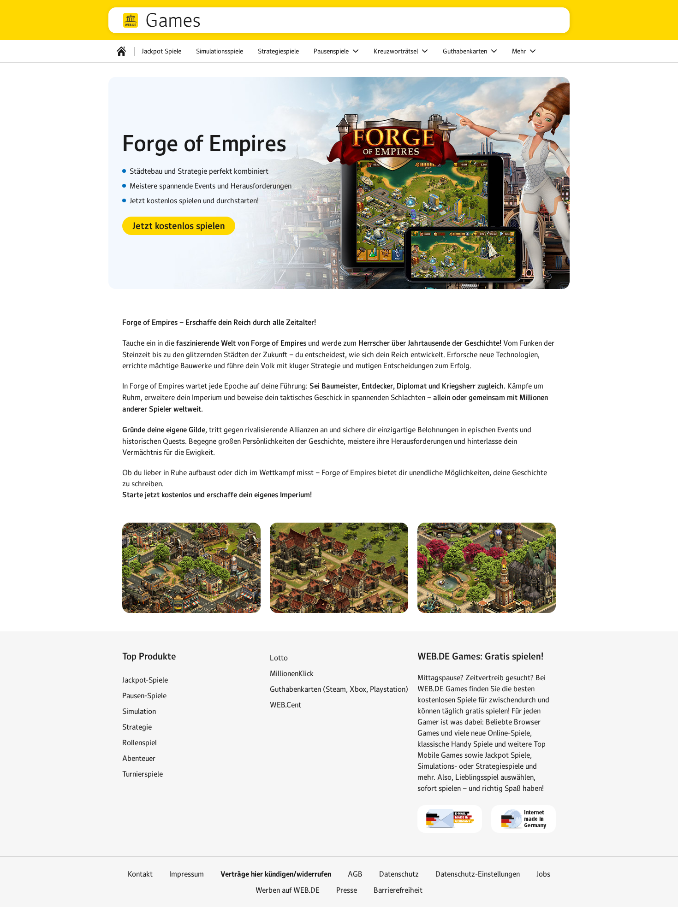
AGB (355, 873)
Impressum (186, 873)
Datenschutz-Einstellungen (477, 873)
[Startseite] (121, 51)
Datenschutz (399, 873)
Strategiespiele (278, 51)
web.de (130, 20)
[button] (178, 226)
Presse (346, 890)
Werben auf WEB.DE (288, 890)
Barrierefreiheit (398, 890)
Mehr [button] (520, 51)
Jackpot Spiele (161, 51)
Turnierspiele (142, 773)
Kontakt (140, 873)
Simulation (139, 711)
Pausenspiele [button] (332, 51)
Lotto (279, 657)
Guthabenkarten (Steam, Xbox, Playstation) (339, 689)
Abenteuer (138, 758)
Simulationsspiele (219, 51)
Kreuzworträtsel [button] (397, 51)
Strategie (137, 726)
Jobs (543, 873)
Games (173, 20)
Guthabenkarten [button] (466, 51)
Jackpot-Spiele (145, 679)
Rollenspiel (139, 742)
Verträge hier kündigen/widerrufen (275, 874)
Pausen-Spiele (144, 695)
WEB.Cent (285, 704)
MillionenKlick (292, 673)
